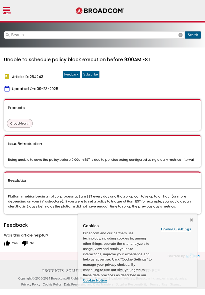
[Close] (191, 220)
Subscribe (90, 74)
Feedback (71, 74)
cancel (180, 35)
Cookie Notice (95, 280)
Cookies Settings (176, 229)
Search (193, 35)
